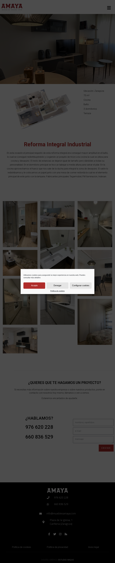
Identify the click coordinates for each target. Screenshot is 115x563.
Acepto (34, 285)
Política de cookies (57, 291)
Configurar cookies (80, 285)
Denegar (57, 285)
